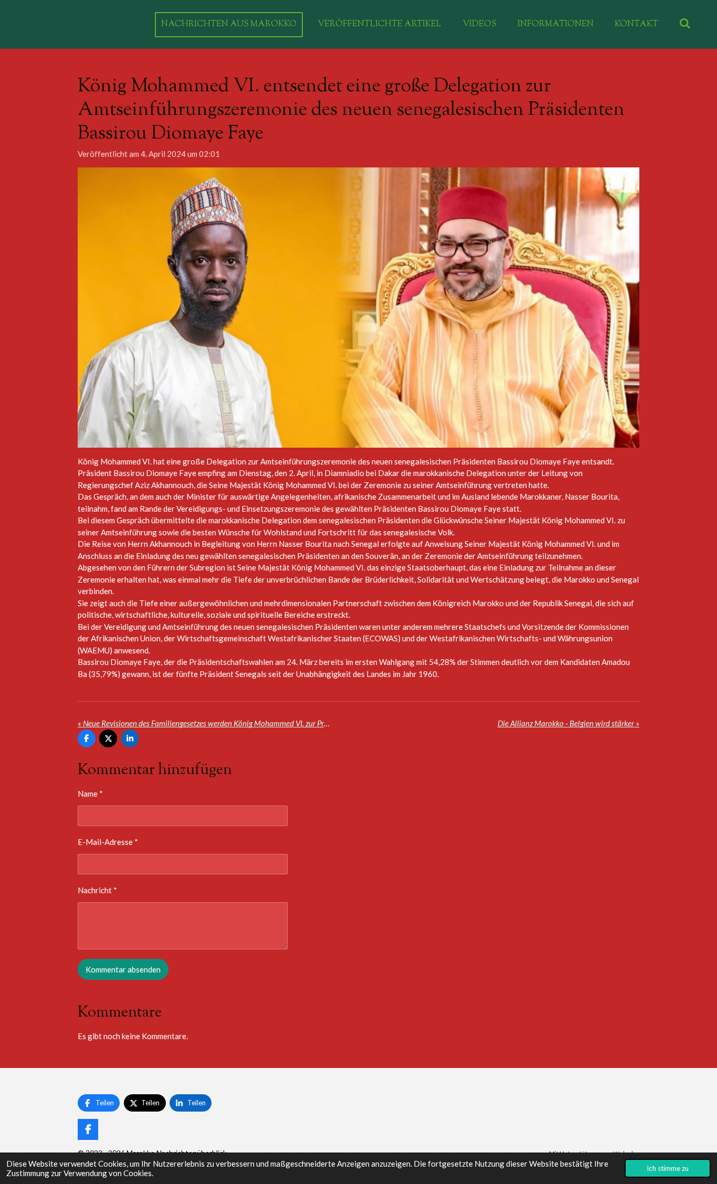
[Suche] (685, 24)
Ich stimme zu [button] (668, 1168)
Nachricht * (97, 890)
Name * (90, 793)
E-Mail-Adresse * (108, 842)
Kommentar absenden (123, 969)
